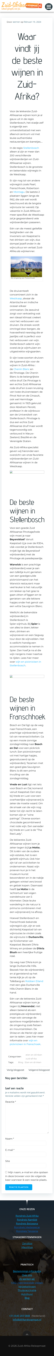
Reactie (10, 1101)
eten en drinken (34, 1054)
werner (16, 21)
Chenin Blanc (22, 369)
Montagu (19, 192)
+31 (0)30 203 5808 (19, 1315)
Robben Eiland (34, 981)
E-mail (9, 1150)
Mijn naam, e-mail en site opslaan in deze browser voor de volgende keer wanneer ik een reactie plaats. (26, 1176)
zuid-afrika (31, 1058)
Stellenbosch (31, 148)
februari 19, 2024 (32, 21)
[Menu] (48, 6)
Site (7, 1161)
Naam (9, 1138)
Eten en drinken (33, 1062)
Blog (20, 1062)
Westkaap (16, 298)
